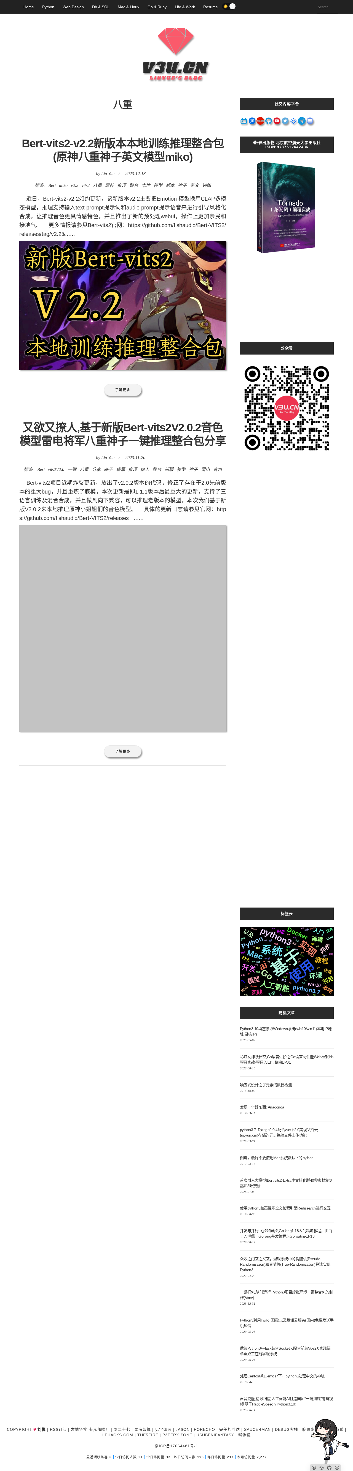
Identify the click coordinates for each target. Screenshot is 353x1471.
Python (48, 7)
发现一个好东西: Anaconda (262, 1107)
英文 (194, 185)
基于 (108, 469)
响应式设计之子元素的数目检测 (266, 1085)
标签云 (287, 913)
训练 (206, 185)
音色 (217, 469)
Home (28, 7)
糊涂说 (244, 1435)
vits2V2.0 (56, 469)
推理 (121, 185)
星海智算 (142, 1429)
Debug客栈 (286, 1429)
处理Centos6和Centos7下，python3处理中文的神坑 (282, 1376)
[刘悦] (176, 92)
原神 (109, 185)
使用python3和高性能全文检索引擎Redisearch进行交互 (285, 1208)
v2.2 (74, 185)
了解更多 (122, 390)
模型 (158, 185)
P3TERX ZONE (177, 1435)
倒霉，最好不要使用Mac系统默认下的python (277, 1158)
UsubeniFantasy (215, 1435)
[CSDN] (260, 123)
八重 (97, 185)
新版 (169, 469)
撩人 (144, 469)
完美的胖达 (229, 1429)
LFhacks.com (117, 1435)
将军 (120, 469)
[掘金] (294, 123)
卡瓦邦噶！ (99, 1429)
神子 (182, 185)
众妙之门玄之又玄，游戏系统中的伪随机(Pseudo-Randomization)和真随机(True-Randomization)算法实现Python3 (285, 1264)
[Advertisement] (287, 303)
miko (63, 185)
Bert (52, 185)
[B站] (244, 123)
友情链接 (79, 1429)
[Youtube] (277, 123)
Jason (183, 1429)
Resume (210, 7)
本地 (145, 185)
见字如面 (163, 1429)
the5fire (147, 1435)
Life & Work (185, 7)
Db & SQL (100, 7)
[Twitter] (285, 123)
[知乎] (252, 123)
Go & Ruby (157, 7)
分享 (96, 469)
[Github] (269, 123)
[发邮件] (310, 123)
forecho (204, 1429)
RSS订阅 (58, 1429)
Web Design (73, 7)
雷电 (205, 469)
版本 (170, 185)
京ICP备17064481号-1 (176, 1446)
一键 (72, 469)
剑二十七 (122, 1429)
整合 (133, 185)
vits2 (86, 185)
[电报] (302, 123)
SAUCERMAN (257, 1429)
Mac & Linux (128, 7)
